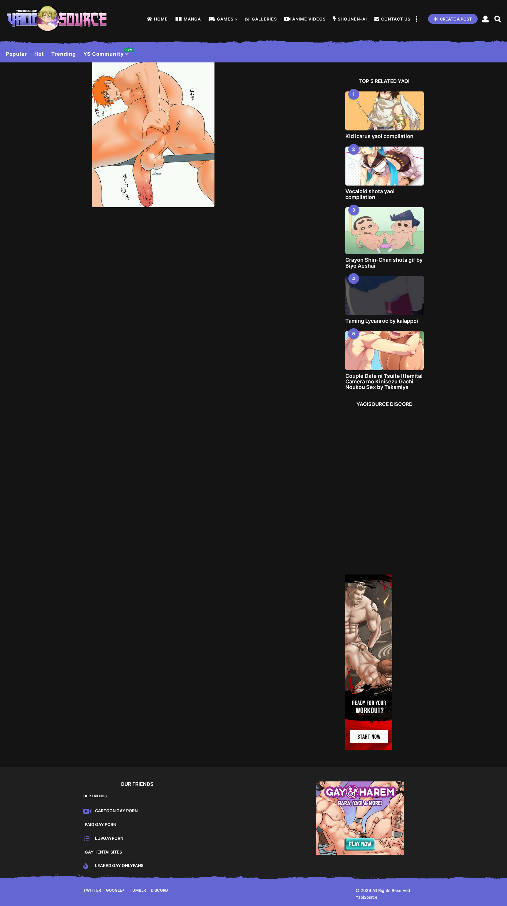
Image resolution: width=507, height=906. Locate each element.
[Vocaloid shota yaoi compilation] (384, 166)
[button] (416, 19)
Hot (39, 54)
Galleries (264, 18)
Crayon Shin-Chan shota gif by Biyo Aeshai (383, 262)
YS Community (106, 52)
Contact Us (395, 18)
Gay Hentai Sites (103, 851)
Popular (16, 54)
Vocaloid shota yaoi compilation (370, 194)
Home (161, 18)
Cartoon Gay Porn (116, 810)
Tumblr (138, 890)
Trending (63, 54)
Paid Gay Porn (100, 824)
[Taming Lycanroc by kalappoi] (384, 295)
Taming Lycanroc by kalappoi (381, 321)
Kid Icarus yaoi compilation (379, 136)
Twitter (92, 890)
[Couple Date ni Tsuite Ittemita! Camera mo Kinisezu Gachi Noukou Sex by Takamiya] (384, 350)
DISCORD (159, 890)
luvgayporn (109, 838)
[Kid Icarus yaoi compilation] (384, 111)
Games (225, 18)
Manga (192, 18)
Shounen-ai (352, 18)
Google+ (115, 890)
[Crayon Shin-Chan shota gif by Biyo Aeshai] (384, 230)
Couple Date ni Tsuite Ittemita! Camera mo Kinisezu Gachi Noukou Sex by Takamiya (384, 381)
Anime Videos (309, 18)
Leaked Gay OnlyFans (119, 865)
